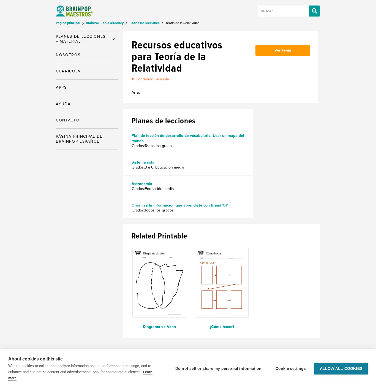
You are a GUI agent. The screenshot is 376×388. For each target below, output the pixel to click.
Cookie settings (291, 369)
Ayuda (63, 104)
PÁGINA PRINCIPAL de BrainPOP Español (79, 139)
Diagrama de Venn (159, 326)
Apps (61, 87)
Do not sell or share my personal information (218, 369)
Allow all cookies (341, 369)
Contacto (68, 120)
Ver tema (282, 50)
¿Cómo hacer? (221, 326)
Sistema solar (144, 162)
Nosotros (68, 55)
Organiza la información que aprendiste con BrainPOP (180, 205)
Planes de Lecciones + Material (81, 39)
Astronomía (142, 183)
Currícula (68, 71)
